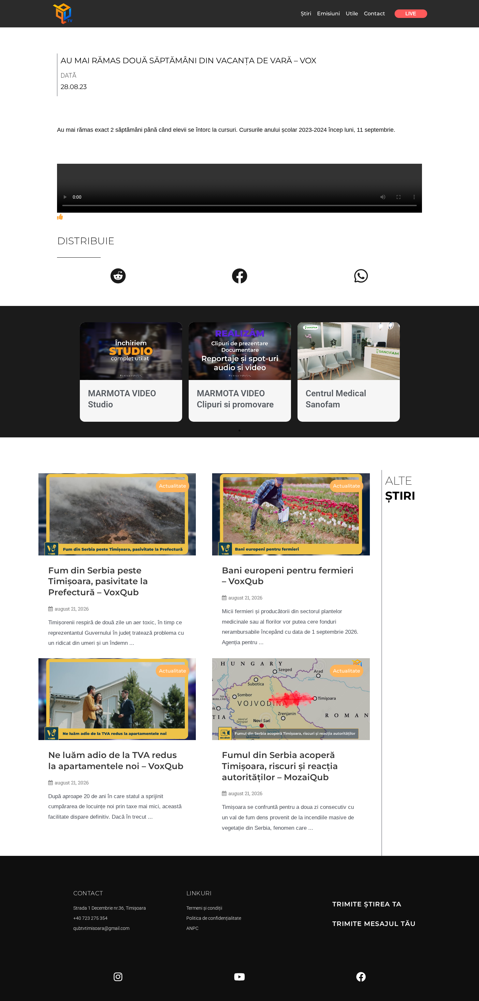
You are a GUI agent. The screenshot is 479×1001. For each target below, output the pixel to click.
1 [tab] (239, 430)
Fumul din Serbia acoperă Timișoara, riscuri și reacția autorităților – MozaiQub (280, 766)
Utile (352, 13)
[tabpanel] (131, 373)
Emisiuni (328, 13)
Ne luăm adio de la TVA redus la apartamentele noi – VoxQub (115, 760)
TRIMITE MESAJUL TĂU (374, 924)
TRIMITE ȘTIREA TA (366, 904)
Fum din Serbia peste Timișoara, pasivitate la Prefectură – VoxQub (98, 581)
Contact (374, 13)
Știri (306, 13)
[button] (118, 276)
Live (410, 13)
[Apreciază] (60, 217)
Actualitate (172, 486)
